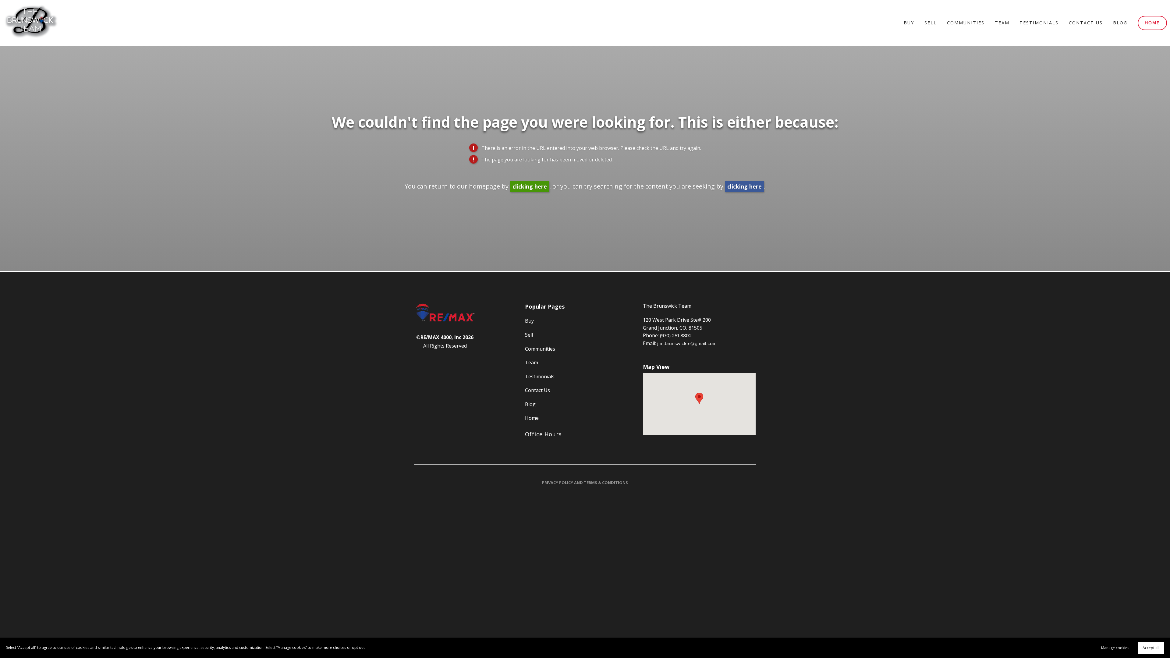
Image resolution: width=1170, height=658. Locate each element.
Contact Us (1086, 23)
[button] (699, 398)
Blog (1120, 23)
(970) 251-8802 (676, 335)
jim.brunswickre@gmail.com (687, 343)
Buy (909, 23)
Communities (965, 23)
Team (1002, 23)
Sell (930, 23)
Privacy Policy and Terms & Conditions (585, 482)
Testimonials (1038, 23)
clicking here (529, 186)
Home (1152, 22)
